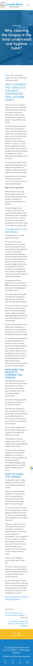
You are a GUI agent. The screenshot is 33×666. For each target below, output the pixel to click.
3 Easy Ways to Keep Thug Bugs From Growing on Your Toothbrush (18, 623)
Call (13, 662)
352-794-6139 (10, 647)
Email (5, 662)
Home (7, 75)
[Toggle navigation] (27, 4)
